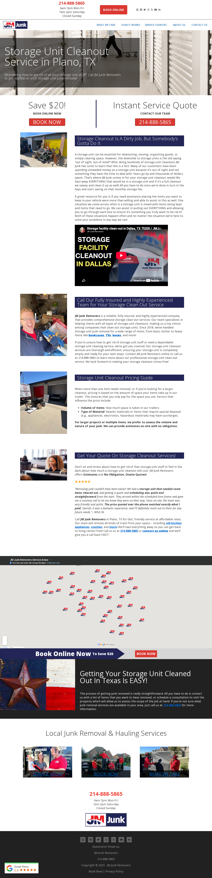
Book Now (146, 654)
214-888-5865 (72, 3)
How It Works (131, 25)
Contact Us (199, 25)
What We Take (106, 25)
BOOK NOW (47, 122)
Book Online (113, 10)
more (113, 527)
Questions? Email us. (106, 846)
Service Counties (156, 25)
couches (96, 527)
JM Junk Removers (106, 853)
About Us (179, 25)
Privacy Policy (114, 871)
